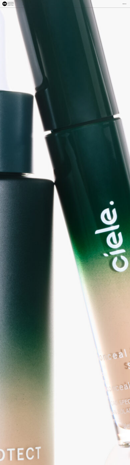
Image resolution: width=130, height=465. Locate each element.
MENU (125, 3)
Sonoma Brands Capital (8, 4)
